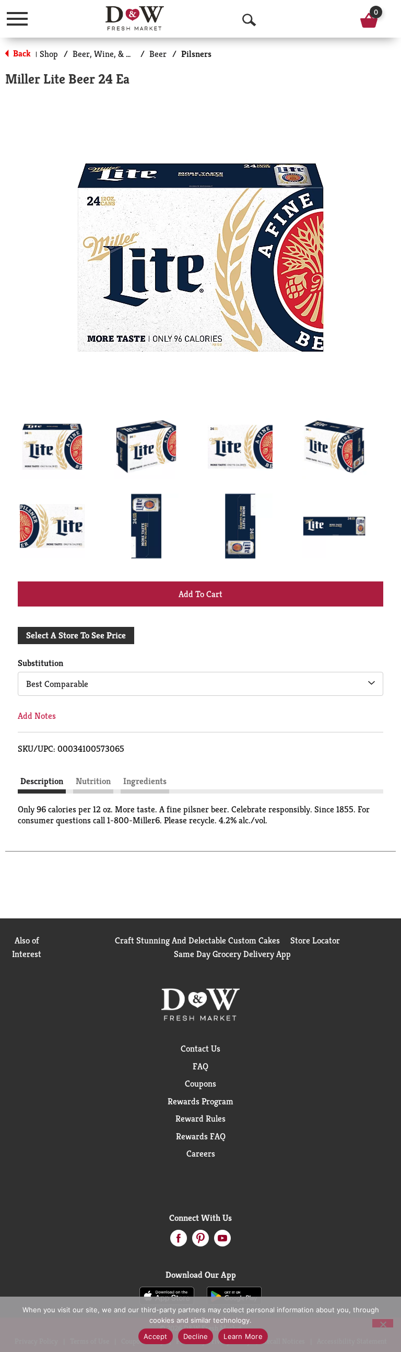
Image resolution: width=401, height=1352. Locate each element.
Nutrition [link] (93, 781)
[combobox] (200, 683)
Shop (49, 54)
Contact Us (200, 1048)
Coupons (200, 1083)
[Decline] (382, 1323)
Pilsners (196, 54)
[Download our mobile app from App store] (166, 1295)
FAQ (200, 1066)
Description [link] (41, 781)
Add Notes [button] (37, 715)
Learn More (243, 1336)
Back (21, 53)
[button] (52, 446)
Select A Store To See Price (76, 635)
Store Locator (315, 940)
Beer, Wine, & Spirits (112, 54)
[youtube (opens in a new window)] (222, 1241)
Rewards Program (200, 1101)
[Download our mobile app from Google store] (234, 1295)
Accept (156, 1336)
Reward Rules (200, 1118)
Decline (195, 1336)
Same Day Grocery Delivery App (232, 954)
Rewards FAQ (201, 1136)
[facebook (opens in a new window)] (178, 1241)
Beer (158, 54)
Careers (200, 1153)
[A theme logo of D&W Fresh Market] (134, 18)
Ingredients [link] (145, 781)
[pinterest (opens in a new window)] (200, 1241)
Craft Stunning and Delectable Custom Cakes (197, 940)
